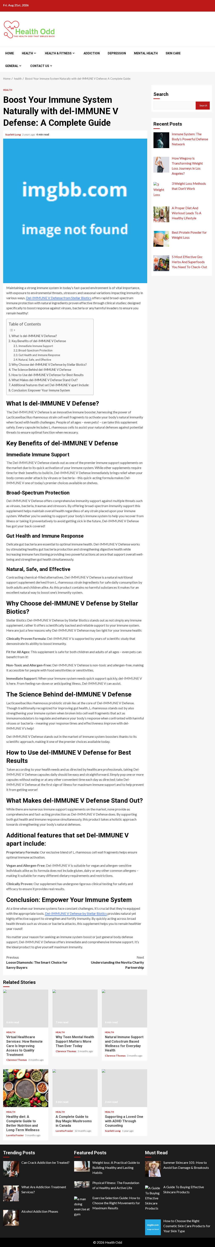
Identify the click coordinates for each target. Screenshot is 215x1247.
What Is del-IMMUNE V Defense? (34, 336)
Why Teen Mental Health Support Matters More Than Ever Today (75, 1008)
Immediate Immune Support (35, 346)
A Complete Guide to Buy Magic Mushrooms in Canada (75, 1088)
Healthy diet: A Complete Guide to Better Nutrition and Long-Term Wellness (25, 1088)
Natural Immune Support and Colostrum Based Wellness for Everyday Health (124, 1008)
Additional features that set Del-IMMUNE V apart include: (50, 385)
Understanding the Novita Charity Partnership (117, 962)
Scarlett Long (13, 134)
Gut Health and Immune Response (39, 355)
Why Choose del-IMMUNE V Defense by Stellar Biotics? (49, 364)
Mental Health (146, 53)
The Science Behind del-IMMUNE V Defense (41, 369)
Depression (117, 53)
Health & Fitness (58, 53)
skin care (173, 53)
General (11, 66)
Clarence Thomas (16, 1059)
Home (9, 53)
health (27, 53)
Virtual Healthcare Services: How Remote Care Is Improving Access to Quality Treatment (25, 1008)
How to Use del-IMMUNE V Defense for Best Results (48, 375)
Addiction (92, 53)
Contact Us (39, 66)
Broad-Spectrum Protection (35, 350)
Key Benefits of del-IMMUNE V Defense (39, 341)
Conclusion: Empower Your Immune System (41, 390)
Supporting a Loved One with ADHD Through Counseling (124, 1088)
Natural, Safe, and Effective (34, 359)
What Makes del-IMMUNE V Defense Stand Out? (45, 380)
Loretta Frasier (15, 1135)
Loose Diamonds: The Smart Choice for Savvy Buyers (36, 962)
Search (160, 94)
